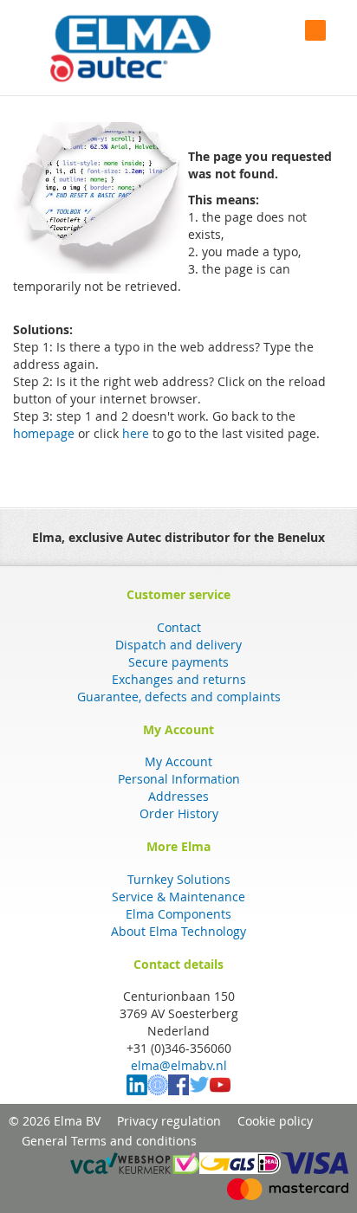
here (135, 433)
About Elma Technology (178, 931)
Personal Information (179, 779)
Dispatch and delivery (178, 644)
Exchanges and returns (179, 679)
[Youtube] (220, 1090)
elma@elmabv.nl (179, 1065)
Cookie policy (275, 1121)
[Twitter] (199, 1090)
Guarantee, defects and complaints (179, 696)
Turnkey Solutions (178, 879)
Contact (179, 627)
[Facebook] (178, 1090)
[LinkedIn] (137, 1090)
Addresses (178, 796)
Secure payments (178, 662)
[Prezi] (157, 1090)
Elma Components (178, 914)
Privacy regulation (169, 1121)
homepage (44, 433)
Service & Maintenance (178, 896)
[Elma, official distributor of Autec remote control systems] (130, 48)
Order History (179, 813)
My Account (178, 761)
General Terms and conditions (109, 1140)
